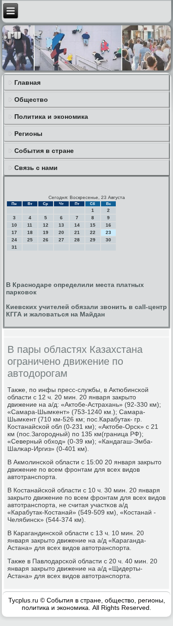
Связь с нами (36, 167)
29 (92, 239)
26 (45, 239)
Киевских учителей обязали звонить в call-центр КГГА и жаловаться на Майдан (86, 310)
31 (14, 247)
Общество (31, 99)
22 (92, 232)
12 (45, 225)
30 (108, 239)
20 (61, 232)
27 (61, 239)
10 (14, 225)
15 (92, 225)
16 (108, 225)
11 (29, 225)
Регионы (28, 133)
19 (45, 232)
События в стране (44, 150)
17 (14, 232)
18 (30, 232)
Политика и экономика (51, 116)
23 (108, 232)
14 (77, 225)
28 (77, 239)
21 (77, 232)
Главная (27, 82)
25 (30, 239)
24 (14, 239)
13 (61, 225)
